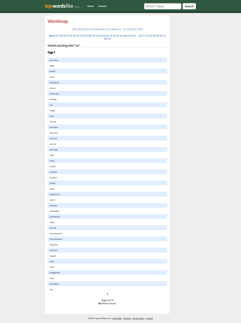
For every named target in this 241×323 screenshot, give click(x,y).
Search (189, 6)
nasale (53, 166)
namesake (54, 93)
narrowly (54, 149)
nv (121, 35)
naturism (54, 250)
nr (108, 35)
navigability (55, 272)
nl (86, 35)
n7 (164, 35)
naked (52, 71)
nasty (52, 188)
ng (71, 35)
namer (53, 88)
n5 (157, 35)
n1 (143, 35)
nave (52, 261)
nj (80, 35)
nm (90, 35)
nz (134, 35)
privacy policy (138, 318)
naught (53, 255)
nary (52, 155)
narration (54, 127)
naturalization (56, 239)
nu (117, 35)
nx (128, 35)
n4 (153, 35)
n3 (150, 35)
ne (64, 35)
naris (52, 116)
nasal (52, 160)
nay (51, 289)
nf (68, 35)
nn (93, 35)
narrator (53, 138)
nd (61, 35)
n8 (105, 38)
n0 (140, 35)
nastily (52, 183)
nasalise (53, 172)
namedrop (54, 82)
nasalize (53, 177)
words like (117, 318)
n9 (109, 38)
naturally (54, 244)
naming (53, 99)
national (53, 205)
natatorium (55, 194)
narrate (53, 121)
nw (124, 35)
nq (104, 35)
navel (52, 267)
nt (114, 35)
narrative (54, 132)
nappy (52, 110)
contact (149, 318)
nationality (54, 211)
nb (54, 35)
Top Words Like (62, 6)
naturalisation (56, 233)
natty (52, 222)
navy (52, 278)
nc (57, 35)
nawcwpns (54, 283)
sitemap (127, 318)
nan (51, 104)
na (50, 35)
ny (131, 35)
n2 (147, 35)
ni (78, 35)
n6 (160, 35)
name (52, 76)
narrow (53, 144)
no (97, 35)
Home (90, 6)
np (101, 35)
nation (52, 200)
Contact (102, 6)
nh (74, 35)
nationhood (55, 216)
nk (83, 35)
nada (52, 65)
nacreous (54, 60)
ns (111, 35)
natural (53, 227)
